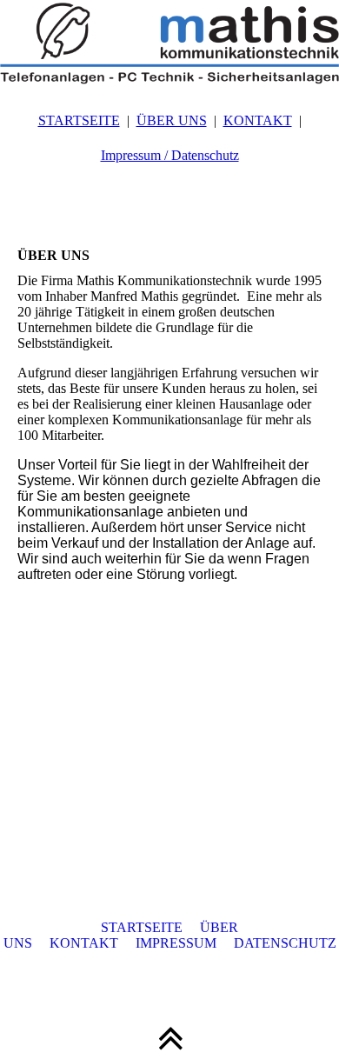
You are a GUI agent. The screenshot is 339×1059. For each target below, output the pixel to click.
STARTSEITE (79, 120)
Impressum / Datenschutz (170, 155)
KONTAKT (257, 120)
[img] (169, 43)
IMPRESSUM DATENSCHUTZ (236, 943)
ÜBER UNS (171, 120)
